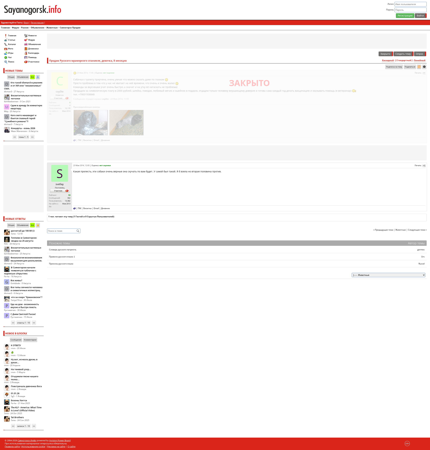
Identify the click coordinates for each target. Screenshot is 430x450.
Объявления (37, 27)
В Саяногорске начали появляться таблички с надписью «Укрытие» (20, 270)
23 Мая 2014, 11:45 (85, 72)
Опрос (419, 53)
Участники (33, 61)
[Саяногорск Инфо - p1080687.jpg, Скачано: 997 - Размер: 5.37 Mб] (126, 122)
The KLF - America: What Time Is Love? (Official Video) (26, 409)
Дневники (33, 48)
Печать (418, 72)
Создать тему (403, 53)
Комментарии (30, 339)
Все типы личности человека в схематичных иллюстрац (26, 289)
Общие (11, 77)
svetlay (60, 184)
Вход (26, 22)
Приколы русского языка (61, 263)
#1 (424, 72)
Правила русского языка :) (62, 256)
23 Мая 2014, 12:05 (81, 165)
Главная (5, 27)
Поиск (11, 61)
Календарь (33, 53)
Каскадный (388, 60)
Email (96, 140)
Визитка (87, 140)
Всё (32, 77)
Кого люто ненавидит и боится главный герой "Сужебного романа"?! (20, 118)
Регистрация (405, 15)
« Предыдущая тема (383, 229)
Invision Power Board (60, 440)
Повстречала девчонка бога (26, 386)
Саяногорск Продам (70, 27)
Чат (10, 57)
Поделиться (410, 66)
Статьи (11, 39)
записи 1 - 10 (23, 426)
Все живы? (16, 280)
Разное (25, 27)
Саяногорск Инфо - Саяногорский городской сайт (73, 10)
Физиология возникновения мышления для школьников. (26, 259)
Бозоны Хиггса (19, 400)
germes (421, 249)
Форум (15, 27)
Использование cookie (33, 446)
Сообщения (16, 339)
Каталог (12, 44)
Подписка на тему (394, 66)
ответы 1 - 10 (23, 322)
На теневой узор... (21, 369)
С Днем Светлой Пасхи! (23, 314)
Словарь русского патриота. (63, 249)
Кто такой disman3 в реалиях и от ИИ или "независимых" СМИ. (23, 85)
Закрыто (385, 53)
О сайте (71, 446)
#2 (424, 165)
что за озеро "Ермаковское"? (26, 297)
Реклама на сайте (56, 446)
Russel (422, 263)
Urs (423, 256)
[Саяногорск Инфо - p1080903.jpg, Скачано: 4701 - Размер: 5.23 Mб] (90, 122)
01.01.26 (15, 393)
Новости (32, 35)
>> (32, 137)
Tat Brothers (17, 417)
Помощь (32, 57)
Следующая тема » (417, 229)
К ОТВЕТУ (16, 345)
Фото (10, 48)
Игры (10, 53)
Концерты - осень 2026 (23, 128)
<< (14, 137)
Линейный (419, 60)
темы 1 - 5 (23, 137)
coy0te (59, 91)
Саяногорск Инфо (27, 440)
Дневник (105, 140)
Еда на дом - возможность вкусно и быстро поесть (25, 306)
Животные (52, 27)
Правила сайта (12, 446)
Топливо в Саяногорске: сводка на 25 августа (24, 239)
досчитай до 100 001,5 (22, 230)
